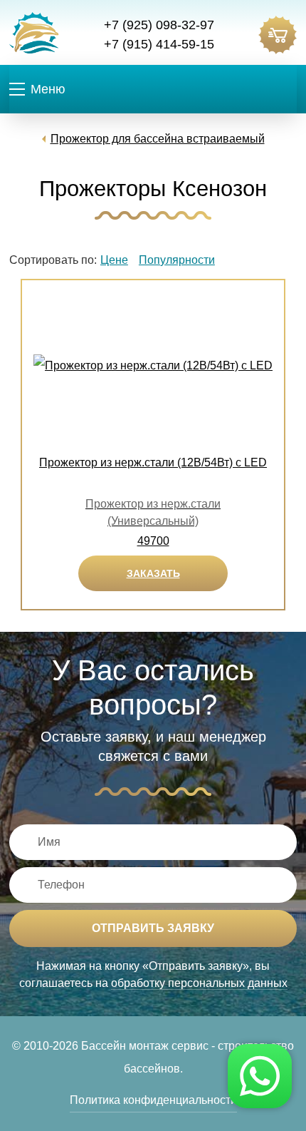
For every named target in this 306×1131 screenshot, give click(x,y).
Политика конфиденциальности (153, 1100)
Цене (114, 260)
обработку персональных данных (199, 983)
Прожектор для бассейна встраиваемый (158, 139)
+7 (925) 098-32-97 (159, 25)
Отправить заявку (153, 928)
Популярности (177, 260)
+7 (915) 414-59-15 (159, 44)
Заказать (153, 573)
